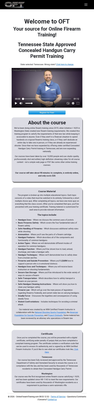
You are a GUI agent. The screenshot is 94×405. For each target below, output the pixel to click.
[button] (48, 88)
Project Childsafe (55, 315)
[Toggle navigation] (85, 4)
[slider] (47, 99)
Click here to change (64, 64)
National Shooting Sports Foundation (50, 312)
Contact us (52, 399)
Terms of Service (58, 397)
